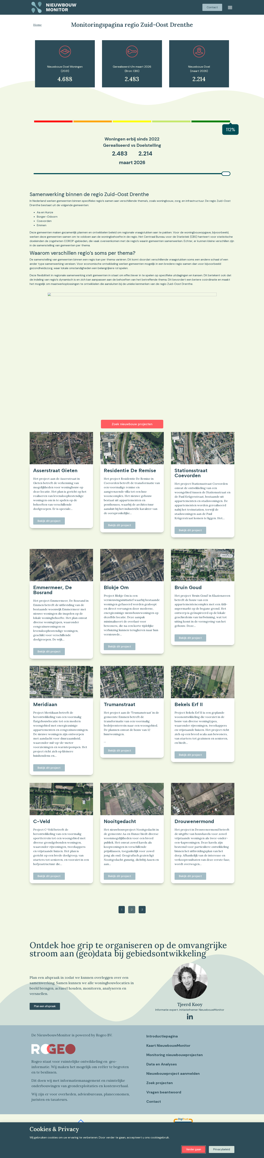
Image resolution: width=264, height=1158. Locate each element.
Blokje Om (116, 587)
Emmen (41, 225)
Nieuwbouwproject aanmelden (173, 1073)
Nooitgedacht (120, 821)
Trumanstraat (119, 704)
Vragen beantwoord (163, 1092)
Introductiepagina (162, 1036)
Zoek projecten (159, 1083)
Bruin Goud (188, 587)
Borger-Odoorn (47, 217)
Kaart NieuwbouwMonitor (168, 1045)
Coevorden (44, 221)
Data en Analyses (161, 1064)
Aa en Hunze (45, 212)
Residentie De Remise (130, 470)
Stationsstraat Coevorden (191, 472)
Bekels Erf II (189, 704)
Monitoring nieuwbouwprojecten (174, 1055)
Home (37, 25)
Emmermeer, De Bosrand (52, 589)
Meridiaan (45, 704)
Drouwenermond (194, 821)
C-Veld (41, 821)
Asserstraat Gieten (55, 470)
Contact (153, 1101)
